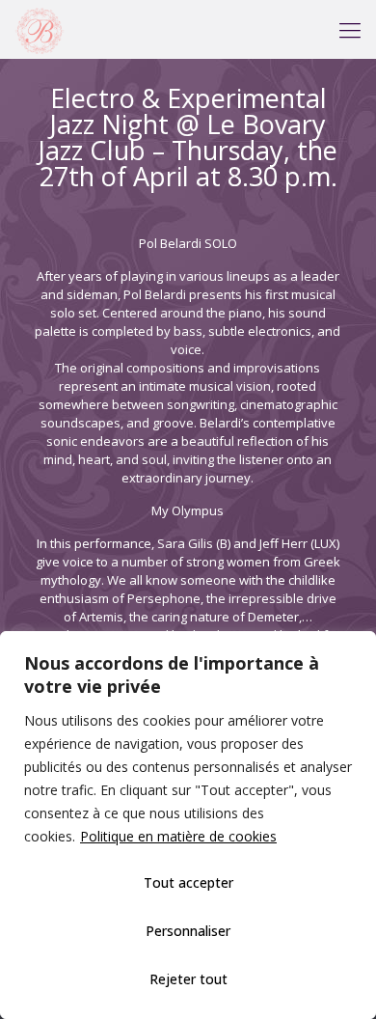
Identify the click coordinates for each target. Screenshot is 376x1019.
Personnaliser (188, 931)
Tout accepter (188, 882)
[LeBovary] (39, 29)
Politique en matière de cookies (178, 836)
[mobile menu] (350, 29)
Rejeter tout (188, 979)
